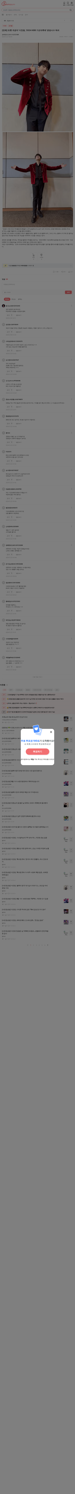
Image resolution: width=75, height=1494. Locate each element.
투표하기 (37, 751)
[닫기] (51, 732)
